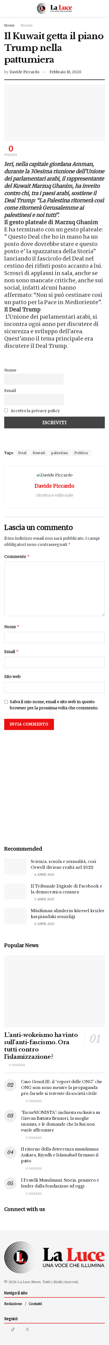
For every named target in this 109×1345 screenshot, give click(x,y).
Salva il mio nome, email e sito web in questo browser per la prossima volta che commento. (54, 704)
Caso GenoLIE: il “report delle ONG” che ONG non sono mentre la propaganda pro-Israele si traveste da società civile (61, 1087)
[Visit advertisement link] (54, 786)
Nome (10, 370)
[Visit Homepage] (54, 8)
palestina (59, 453)
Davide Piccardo (24, 72)
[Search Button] (102, 8)
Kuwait (39, 453)
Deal (22, 453)
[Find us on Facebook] (20, 1329)
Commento (17, 556)
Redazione (13, 1304)
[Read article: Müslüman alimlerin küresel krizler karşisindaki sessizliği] (15, 916)
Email (10, 390)
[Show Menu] (6, 8)
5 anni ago (43, 899)
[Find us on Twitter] (27, 1329)
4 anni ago (43, 874)
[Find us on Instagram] (5, 1329)
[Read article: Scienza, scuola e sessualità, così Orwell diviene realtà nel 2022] (15, 867)
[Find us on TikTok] (13, 1329)
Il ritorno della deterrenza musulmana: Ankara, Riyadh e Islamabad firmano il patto (60, 1155)
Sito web (12, 676)
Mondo (26, 25)
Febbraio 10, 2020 (65, 72)
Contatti (35, 1304)
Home (9, 25)
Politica (81, 453)
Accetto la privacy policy (35, 410)
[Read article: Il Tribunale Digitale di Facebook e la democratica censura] (15, 891)
